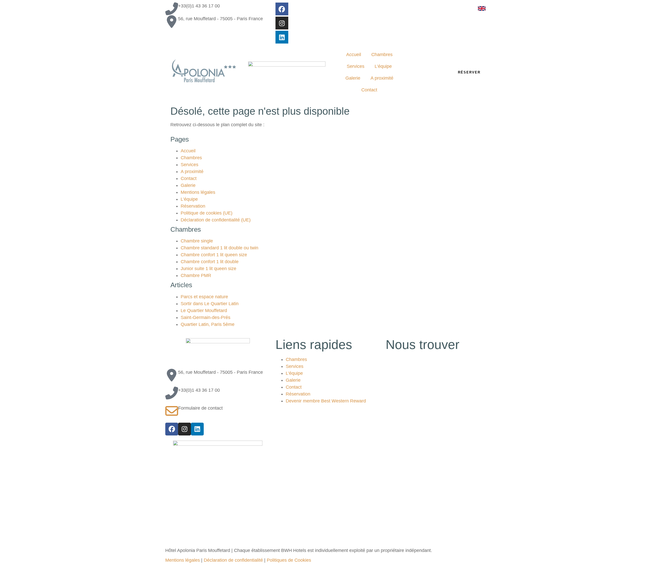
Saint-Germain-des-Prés (205, 317)
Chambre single (197, 240)
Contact (369, 89)
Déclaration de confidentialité (233, 560)
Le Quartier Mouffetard (204, 310)
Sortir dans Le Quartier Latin (210, 303)
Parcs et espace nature (204, 296)
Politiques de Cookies (289, 560)
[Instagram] (281, 23)
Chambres (382, 54)
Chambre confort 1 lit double (210, 261)
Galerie (352, 78)
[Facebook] (281, 9)
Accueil (353, 54)
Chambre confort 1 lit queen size (214, 254)
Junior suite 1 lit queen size (208, 268)
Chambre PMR (196, 275)
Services (355, 66)
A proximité (382, 78)
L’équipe (383, 66)
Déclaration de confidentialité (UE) (216, 219)
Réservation (193, 206)
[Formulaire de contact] (171, 411)
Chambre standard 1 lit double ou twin (219, 247)
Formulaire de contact (200, 408)
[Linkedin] (281, 37)
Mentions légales (198, 192)
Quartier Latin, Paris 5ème (207, 324)
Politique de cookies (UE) (206, 213)
